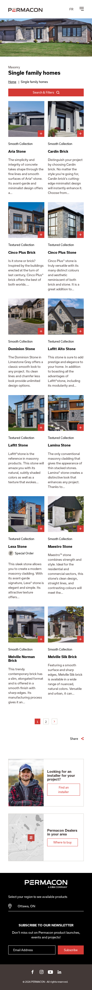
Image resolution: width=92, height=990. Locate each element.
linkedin (59, 972)
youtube (50, 972)
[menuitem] (71, 9)
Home (12, 81)
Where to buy (62, 842)
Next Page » (54, 721)
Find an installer (63, 789)
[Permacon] (25, 10)
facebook (32, 972)
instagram (41, 972)
